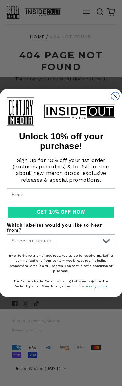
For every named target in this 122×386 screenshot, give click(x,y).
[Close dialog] (115, 96)
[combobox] (56, 241)
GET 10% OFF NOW (61, 212)
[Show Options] (106, 241)
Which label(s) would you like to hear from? (54, 227)
